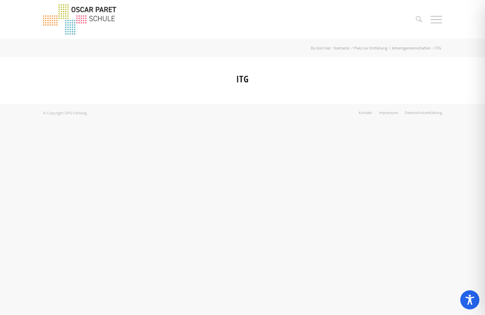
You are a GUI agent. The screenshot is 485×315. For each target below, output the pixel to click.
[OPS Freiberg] (84, 19)
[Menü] (434, 19)
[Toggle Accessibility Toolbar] (470, 300)
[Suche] (418, 19)
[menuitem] (418, 19)
